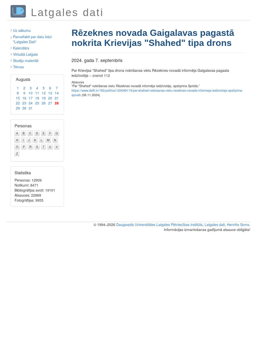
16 (24, 97)
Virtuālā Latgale (25, 54)
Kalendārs (21, 47)
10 (31, 92)
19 (44, 97)
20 (50, 97)
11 (37, 92)
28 (57, 102)
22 (18, 102)
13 (50, 92)
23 (24, 102)
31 (31, 107)
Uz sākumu (22, 30)
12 (44, 92)
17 (31, 97)
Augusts (23, 79)
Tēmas (18, 66)
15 (18, 97)
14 (57, 92)
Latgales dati (215, 224)
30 (24, 107)
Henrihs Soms (238, 224)
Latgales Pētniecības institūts (179, 224)
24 (31, 102)
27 (50, 102)
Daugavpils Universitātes (135, 224)
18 (37, 97)
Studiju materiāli (25, 60)
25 (37, 102)
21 (57, 97)
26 (44, 102)
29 (18, 107)
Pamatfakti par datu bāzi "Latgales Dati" (32, 39)
